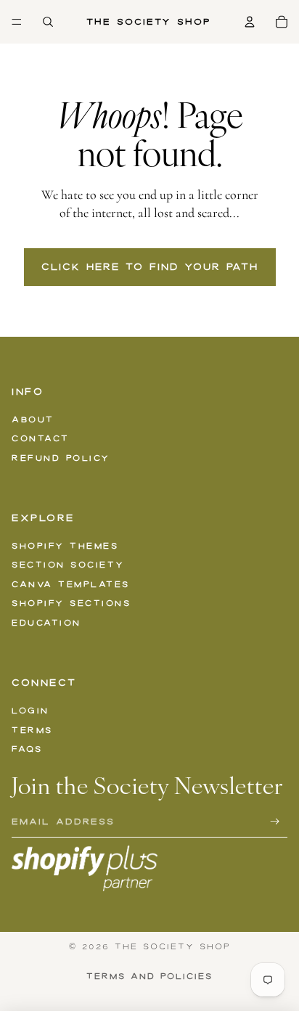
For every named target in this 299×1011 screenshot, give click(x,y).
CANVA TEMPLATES (71, 584)
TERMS (32, 730)
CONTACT (41, 438)
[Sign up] (275, 821)
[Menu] (16, 21)
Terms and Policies (149, 976)
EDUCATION (46, 623)
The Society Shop (173, 946)
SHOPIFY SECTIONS (71, 603)
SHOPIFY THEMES (65, 546)
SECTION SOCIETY (68, 564)
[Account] (250, 22)
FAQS (27, 749)
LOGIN (30, 710)
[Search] (48, 22)
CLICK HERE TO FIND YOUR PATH (149, 266)
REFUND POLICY (61, 458)
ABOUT (33, 419)
